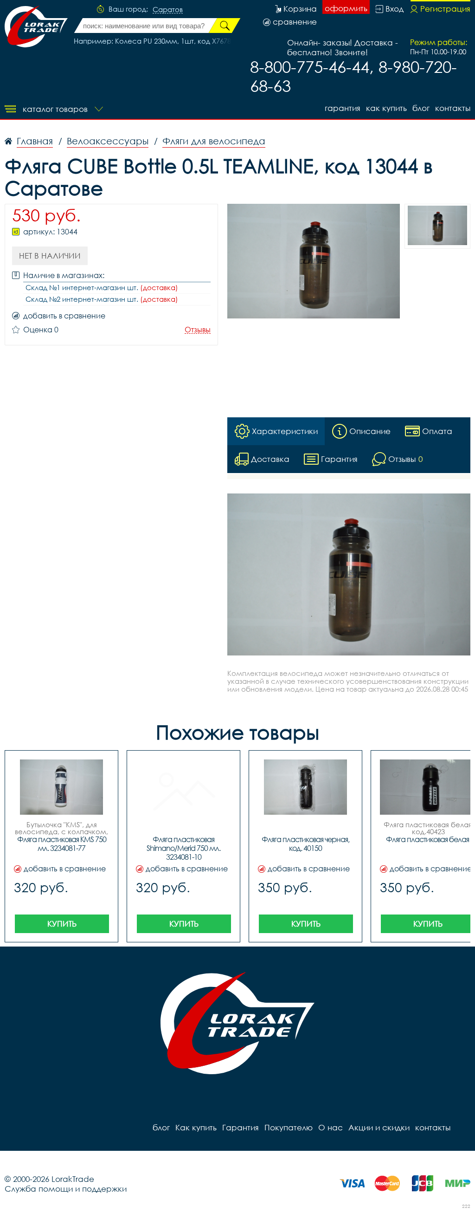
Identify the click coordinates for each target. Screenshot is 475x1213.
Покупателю (288, 1127)
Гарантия (342, 108)
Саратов (168, 9)
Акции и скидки (379, 1127)
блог (421, 108)
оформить (346, 8)
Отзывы (198, 330)
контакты (452, 108)
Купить (62, 923)
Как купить (386, 108)
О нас (330, 1127)
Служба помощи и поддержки (66, 1189)
